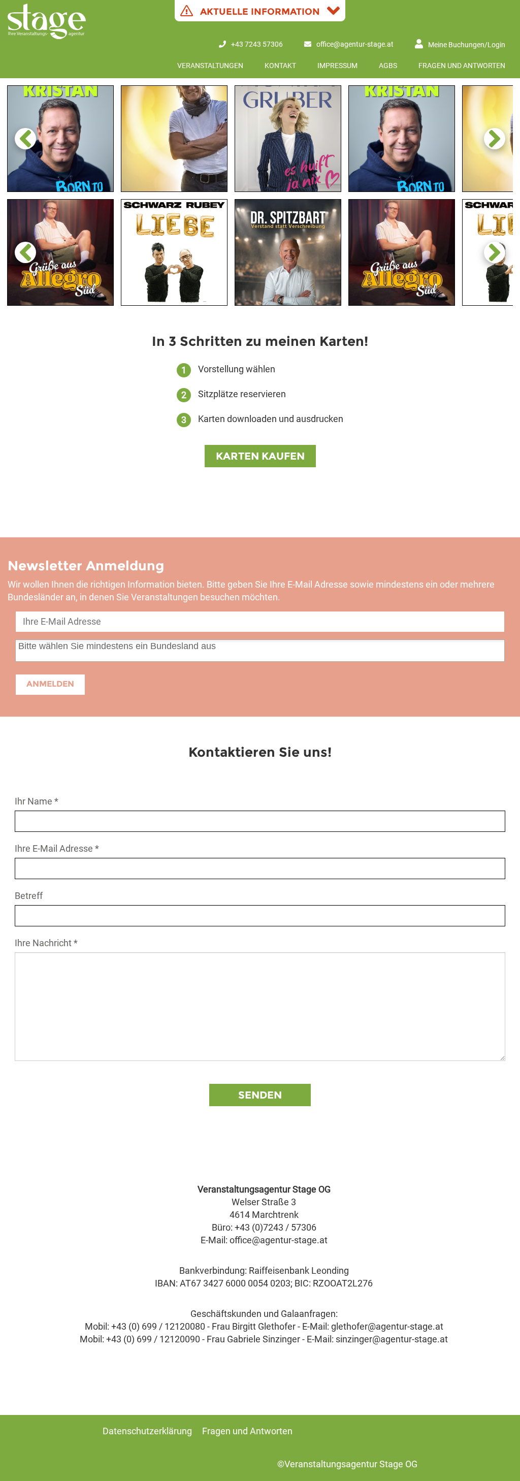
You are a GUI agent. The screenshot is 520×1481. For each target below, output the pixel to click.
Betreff (29, 896)
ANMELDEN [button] (50, 684)
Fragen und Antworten (461, 65)
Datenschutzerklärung (147, 1431)
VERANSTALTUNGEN (210, 65)
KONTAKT (280, 65)
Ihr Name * (36, 801)
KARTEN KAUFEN (260, 456)
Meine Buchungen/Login (466, 45)
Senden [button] (260, 1095)
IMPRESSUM (337, 65)
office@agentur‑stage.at (355, 44)
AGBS (388, 65)
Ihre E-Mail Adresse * (57, 849)
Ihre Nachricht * (46, 943)
